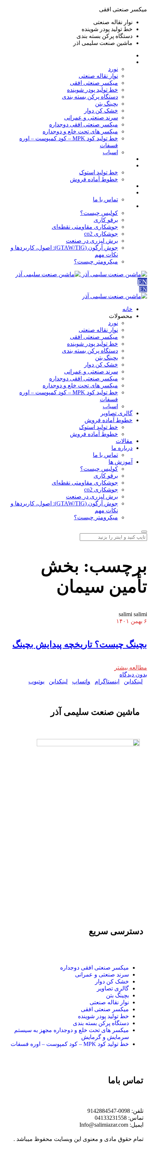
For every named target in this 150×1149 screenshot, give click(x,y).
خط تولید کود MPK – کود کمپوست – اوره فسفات (70, 1044)
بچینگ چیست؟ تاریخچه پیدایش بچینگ (79, 644)
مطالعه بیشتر (130, 667)
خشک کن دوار (112, 981)
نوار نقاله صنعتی (109, 1002)
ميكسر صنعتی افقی (105, 1009)
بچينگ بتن (117, 995)
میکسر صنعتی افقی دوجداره (94, 967)
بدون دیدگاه (133, 674)
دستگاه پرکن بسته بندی (101, 1023)
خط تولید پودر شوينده (103, 1016)
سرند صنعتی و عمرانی (102, 974)
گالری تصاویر (113, 988)
